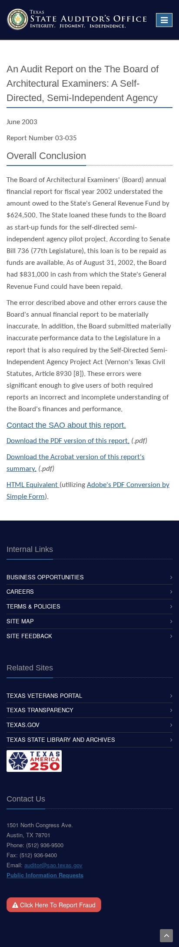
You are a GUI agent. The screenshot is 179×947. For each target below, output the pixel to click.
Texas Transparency (40, 710)
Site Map (20, 621)
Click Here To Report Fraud (57, 904)
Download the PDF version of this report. (68, 441)
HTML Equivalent (33, 485)
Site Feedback (29, 636)
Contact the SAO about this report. (66, 425)
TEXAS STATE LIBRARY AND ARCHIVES (61, 739)
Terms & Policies (33, 606)
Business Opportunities (45, 577)
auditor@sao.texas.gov (53, 865)
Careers (20, 591)
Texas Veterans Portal (44, 695)
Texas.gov (23, 724)
